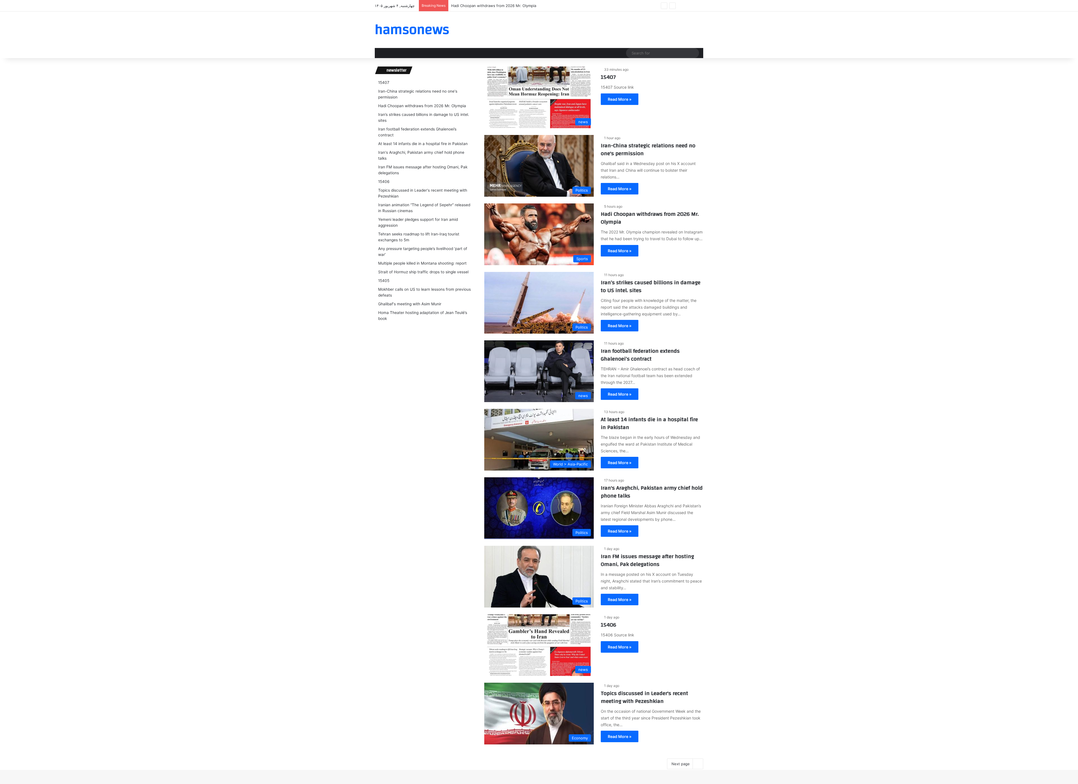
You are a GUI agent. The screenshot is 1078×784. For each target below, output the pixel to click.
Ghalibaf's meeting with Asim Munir (409, 304)
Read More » (619, 99)
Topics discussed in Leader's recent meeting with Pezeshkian (644, 697)
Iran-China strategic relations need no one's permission (648, 149)
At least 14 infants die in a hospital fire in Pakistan (649, 423)
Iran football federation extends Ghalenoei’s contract (640, 355)
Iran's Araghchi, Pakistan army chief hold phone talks (652, 492)
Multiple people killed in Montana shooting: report (422, 263)
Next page (681, 764)
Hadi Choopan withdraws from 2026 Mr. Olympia (493, 5)
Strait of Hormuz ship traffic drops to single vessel (423, 272)
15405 (383, 280)
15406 (608, 625)
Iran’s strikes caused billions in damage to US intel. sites (650, 286)
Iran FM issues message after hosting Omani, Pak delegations (647, 560)
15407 (608, 77)
